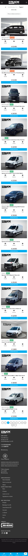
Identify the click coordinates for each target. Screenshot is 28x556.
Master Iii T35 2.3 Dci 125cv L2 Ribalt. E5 (11, 308)
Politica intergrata (5, 469)
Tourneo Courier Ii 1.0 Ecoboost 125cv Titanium (13, 139)
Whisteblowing (4, 450)
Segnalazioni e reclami (8, 496)
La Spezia (5, 512)
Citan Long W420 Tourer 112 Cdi (9, 409)
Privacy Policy (18, 539)
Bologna (4, 502)
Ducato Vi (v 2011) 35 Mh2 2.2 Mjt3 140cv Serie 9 (13, 375)
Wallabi (14, 542)
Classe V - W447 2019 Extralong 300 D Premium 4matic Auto (13, 207)
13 (12, 425)
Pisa (3, 517)
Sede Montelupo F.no (12, 7)
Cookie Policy (24, 539)
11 (22, 422)
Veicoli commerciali (7, 482)
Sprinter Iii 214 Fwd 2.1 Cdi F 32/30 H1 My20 (12, 173)
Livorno (4, 515)
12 (25, 422)
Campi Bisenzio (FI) (7, 507)
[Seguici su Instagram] (4, 533)
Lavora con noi (6, 494)
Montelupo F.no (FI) (7, 505)
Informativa (4, 541)
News (4, 489)
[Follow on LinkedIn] (6, 533)
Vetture (4, 485)
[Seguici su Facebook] (2, 533)
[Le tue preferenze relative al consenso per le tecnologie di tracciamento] (25, 553)
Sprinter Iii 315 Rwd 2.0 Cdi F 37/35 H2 (11, 241)
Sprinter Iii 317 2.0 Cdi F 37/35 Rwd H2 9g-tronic (13, 106)
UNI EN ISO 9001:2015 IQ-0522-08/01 (10, 462)
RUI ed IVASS (4, 471)
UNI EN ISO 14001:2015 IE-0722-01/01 (10, 464)
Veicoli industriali (6, 480)
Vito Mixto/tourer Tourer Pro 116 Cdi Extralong (13, 39)
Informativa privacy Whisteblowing (14, 541)
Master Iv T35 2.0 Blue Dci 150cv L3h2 (11, 275)
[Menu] (2, 2)
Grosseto (5, 510)
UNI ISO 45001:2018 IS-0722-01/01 (9, 466)
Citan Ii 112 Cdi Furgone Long (9, 342)
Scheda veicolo (14, 49)
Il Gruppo (5, 491)
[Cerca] (26, 2)
